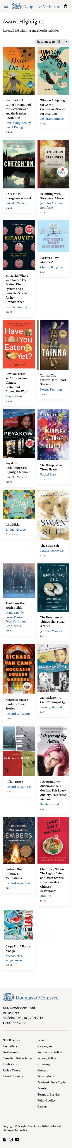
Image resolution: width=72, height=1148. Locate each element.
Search (42, 1040)
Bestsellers (10, 1046)
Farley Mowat (12, 1070)
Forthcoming (11, 1052)
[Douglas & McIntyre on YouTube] (17, 1139)
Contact (42, 1070)
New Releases (11, 1040)
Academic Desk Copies (52, 1082)
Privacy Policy (46, 1058)
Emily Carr (10, 1064)
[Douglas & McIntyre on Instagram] (11, 1139)
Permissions (45, 1076)
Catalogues (44, 1046)
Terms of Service (48, 1094)
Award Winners (13, 1076)
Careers (42, 1106)
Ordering (43, 1064)
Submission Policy (49, 1052)
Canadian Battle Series (17, 1058)
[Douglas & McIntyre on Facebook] (4, 1139)
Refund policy (46, 1100)
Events (41, 1088)
